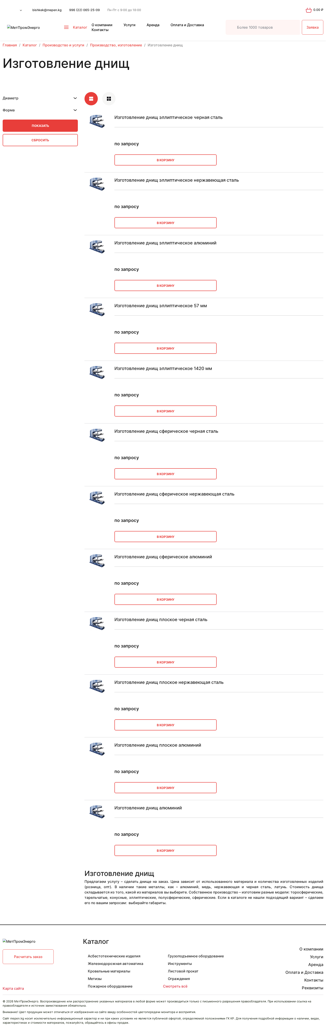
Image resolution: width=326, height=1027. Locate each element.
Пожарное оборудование (110, 986)
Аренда (153, 25)
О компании (102, 25)
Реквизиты (312, 988)
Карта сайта (13, 988)
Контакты (100, 30)
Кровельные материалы (109, 971)
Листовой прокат (183, 971)
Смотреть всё (175, 986)
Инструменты (180, 963)
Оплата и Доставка (187, 25)
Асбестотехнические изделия (114, 956)
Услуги (130, 25)
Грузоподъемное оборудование (196, 956)
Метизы (95, 978)
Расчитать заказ (28, 956)
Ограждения (179, 978)
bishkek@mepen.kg (47, 10)
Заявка (312, 27)
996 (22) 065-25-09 (84, 10)
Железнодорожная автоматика (115, 963)
